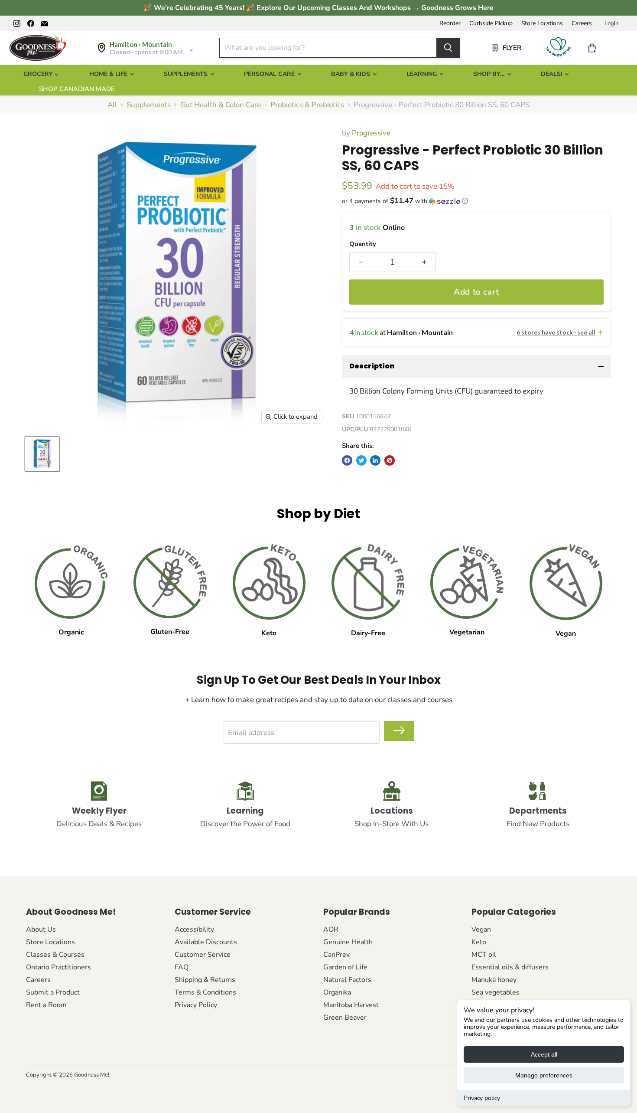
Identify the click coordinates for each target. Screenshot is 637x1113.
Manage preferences (543, 1075)
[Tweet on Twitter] (361, 460)
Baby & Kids (351, 74)
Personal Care (270, 74)
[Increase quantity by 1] (424, 262)
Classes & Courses (55, 954)
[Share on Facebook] (347, 460)
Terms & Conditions (205, 992)
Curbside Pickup (491, 23)
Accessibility (194, 929)
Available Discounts (206, 942)
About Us (41, 929)
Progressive (371, 133)
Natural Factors (347, 980)
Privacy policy (482, 1098)
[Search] (448, 48)
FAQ (181, 967)
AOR (330, 929)
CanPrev (336, 954)
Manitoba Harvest (351, 1005)
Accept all (544, 1054)
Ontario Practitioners (58, 967)
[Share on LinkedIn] (375, 460)
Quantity (362, 244)
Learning (422, 74)
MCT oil (483, 954)
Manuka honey (494, 980)
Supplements (186, 74)
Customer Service (203, 954)
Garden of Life (345, 967)
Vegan (481, 929)
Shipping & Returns (205, 980)
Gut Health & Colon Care (220, 105)
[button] (476, 201)
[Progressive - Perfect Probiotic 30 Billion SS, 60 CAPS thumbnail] (42, 454)
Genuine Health (348, 942)
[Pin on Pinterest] (389, 460)
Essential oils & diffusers (510, 967)
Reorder (450, 23)
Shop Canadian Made (77, 89)
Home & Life (109, 74)
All (112, 105)
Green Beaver (345, 1017)
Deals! (552, 74)
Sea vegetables (495, 992)
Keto (478, 942)
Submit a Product (53, 992)
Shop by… (489, 74)
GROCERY (39, 74)
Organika (337, 992)
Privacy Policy (196, 1005)
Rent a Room (46, 1005)
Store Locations (542, 23)
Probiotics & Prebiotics (307, 105)
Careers (582, 23)
